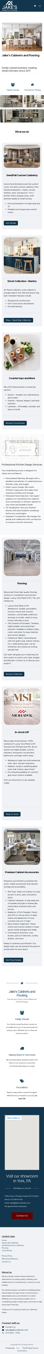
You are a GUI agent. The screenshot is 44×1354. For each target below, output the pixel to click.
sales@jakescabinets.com (16, 1330)
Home (4, 1240)
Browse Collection (14, 674)
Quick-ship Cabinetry (10, 1243)
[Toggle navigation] (39, 5)
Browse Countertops (15, 423)
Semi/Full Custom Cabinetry (13, 1245)
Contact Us (22, 1215)
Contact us (10, 1327)
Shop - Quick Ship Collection (18, 320)
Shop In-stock (12, 814)
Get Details (11, 223)
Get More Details (13, 960)
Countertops (7, 1250)
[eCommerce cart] (34, 5)
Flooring (5, 1248)
